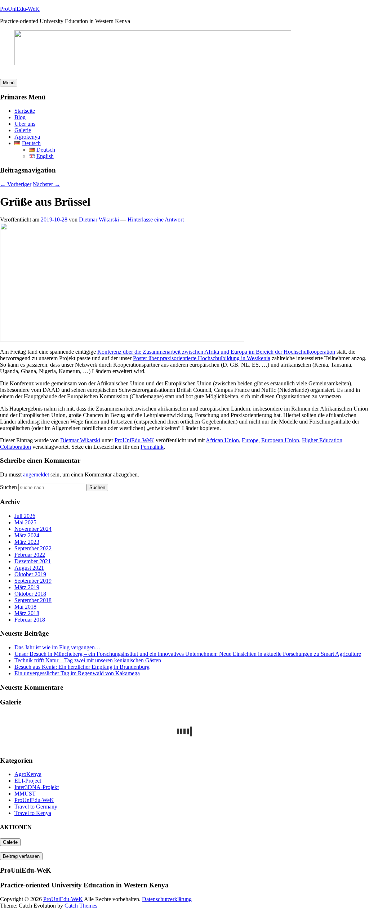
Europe (250, 440)
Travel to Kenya (32, 813)
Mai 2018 (25, 607)
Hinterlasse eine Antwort (156, 219)
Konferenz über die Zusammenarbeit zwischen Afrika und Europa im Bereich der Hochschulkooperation (216, 352)
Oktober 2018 (30, 594)
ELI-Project (27, 781)
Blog (20, 117)
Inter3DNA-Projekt (36, 787)
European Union (280, 440)
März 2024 (26, 535)
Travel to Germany (35, 806)
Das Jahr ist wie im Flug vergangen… (57, 647)
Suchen (8, 487)
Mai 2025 (25, 522)
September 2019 (33, 581)
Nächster (46, 184)
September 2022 (33, 548)
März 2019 (26, 587)
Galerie (22, 130)
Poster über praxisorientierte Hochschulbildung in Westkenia (201, 358)
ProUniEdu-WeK (20, 9)
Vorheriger (15, 184)
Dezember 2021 (32, 561)
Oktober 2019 (30, 574)
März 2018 (26, 613)
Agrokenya (27, 137)
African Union (222, 440)
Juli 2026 (24, 516)
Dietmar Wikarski (99, 219)
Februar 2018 (29, 620)
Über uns (24, 124)
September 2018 (33, 600)
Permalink (152, 447)
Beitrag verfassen (21, 856)
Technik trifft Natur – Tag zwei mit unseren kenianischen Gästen (87, 660)
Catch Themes (81, 906)
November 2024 (33, 529)
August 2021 (29, 568)
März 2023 (26, 542)
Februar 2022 (29, 555)
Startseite (24, 111)
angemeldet (36, 474)
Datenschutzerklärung (167, 899)
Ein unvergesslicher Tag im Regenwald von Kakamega (77, 673)
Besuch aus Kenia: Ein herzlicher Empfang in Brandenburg (82, 667)
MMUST (25, 794)
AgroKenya (27, 774)
